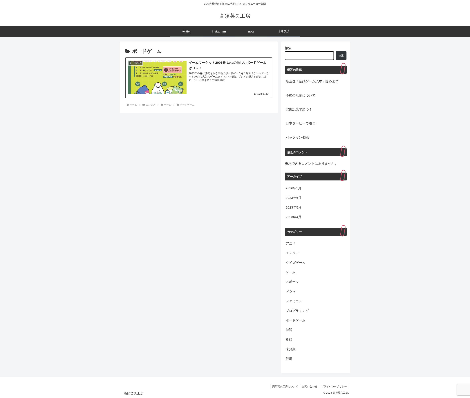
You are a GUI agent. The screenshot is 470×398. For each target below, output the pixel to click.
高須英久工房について (285, 386)
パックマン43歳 (297, 137)
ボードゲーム (296, 320)
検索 (288, 48)
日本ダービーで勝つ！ (302, 123)
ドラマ (291, 291)
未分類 (291, 349)
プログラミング (297, 311)
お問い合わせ (309, 386)
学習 (289, 330)
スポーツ (292, 282)
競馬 (289, 359)
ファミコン (294, 301)
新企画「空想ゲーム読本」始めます (312, 81)
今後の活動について (300, 95)
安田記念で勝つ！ (299, 109)
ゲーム (291, 272)
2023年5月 (293, 207)
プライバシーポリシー (334, 386)
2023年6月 (293, 198)
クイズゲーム (296, 263)
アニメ (291, 243)
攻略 (289, 339)
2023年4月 (293, 217)
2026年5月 (293, 188)
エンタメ (292, 253)
